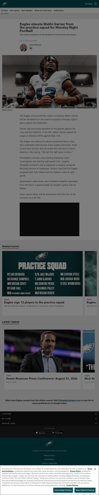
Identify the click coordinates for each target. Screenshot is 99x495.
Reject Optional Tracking (85, 490)
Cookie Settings (72, 485)
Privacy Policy (75, 471)
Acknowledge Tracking (63, 490)
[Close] (95, 469)
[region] (49, 480)
